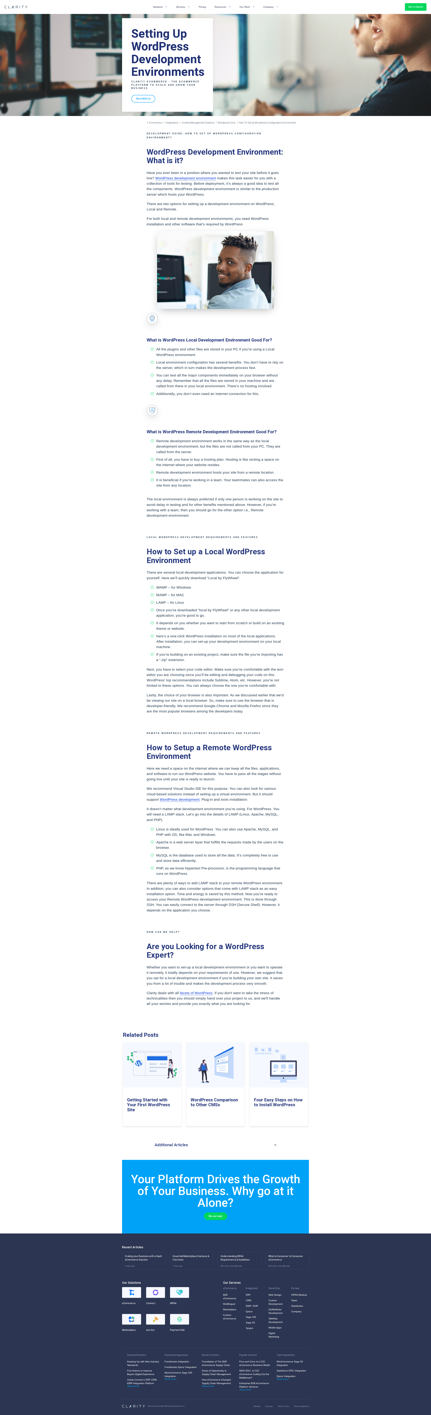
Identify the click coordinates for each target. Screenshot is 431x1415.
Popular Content (248, 1355)
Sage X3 (250, 1322)
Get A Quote (415, 6)
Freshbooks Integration (176, 1361)
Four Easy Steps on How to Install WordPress (278, 1102)
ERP (248, 1294)
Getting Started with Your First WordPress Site (148, 1104)
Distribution (297, 1306)
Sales (294, 1300)
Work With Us (143, 98)
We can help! (215, 1216)
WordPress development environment (185, 178)
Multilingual (229, 1304)
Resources (220, 7)
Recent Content (210, 1355)
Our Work (245, 7)
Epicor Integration (286, 1376)
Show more (133, 1386)
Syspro (249, 1328)
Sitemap (257, 1406)
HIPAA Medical (299, 1294)
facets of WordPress (196, 993)
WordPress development (180, 800)
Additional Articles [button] (171, 1145)
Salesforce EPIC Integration (291, 1370)
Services (180, 7)
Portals (295, 1288)
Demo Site (274, 1288)
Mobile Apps (275, 1327)
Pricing (202, 7)
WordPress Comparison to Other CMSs (214, 1102)
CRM (248, 1300)
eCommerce (230, 1288)
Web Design (275, 1294)
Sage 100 (251, 1317)
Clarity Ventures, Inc (175, 1406)
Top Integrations (286, 1355)
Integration (252, 1288)
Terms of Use (283, 1406)
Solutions (158, 7)
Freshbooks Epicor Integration (180, 1367)
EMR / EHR (252, 1306)
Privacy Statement (301, 1406)
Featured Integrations (176, 1355)
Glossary (269, 1406)
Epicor (249, 1311)
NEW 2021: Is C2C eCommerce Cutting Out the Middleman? (254, 1374)
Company (268, 7)
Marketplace (229, 1309)
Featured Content (136, 1355)
